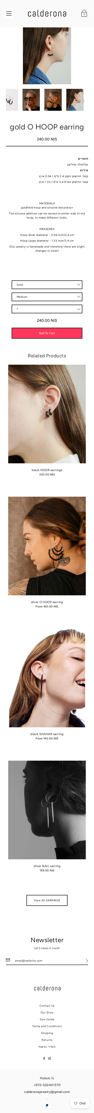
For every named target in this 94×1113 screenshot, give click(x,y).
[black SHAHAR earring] (47, 678)
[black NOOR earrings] (47, 414)
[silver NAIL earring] (47, 810)
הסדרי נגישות (47, 1046)
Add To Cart (47, 333)
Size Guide (47, 1019)
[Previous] (10, 101)
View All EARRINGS (47, 900)
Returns (47, 1040)
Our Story (47, 1012)
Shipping (47, 1033)
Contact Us (47, 1005)
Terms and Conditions (47, 1026)
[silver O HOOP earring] (47, 546)
